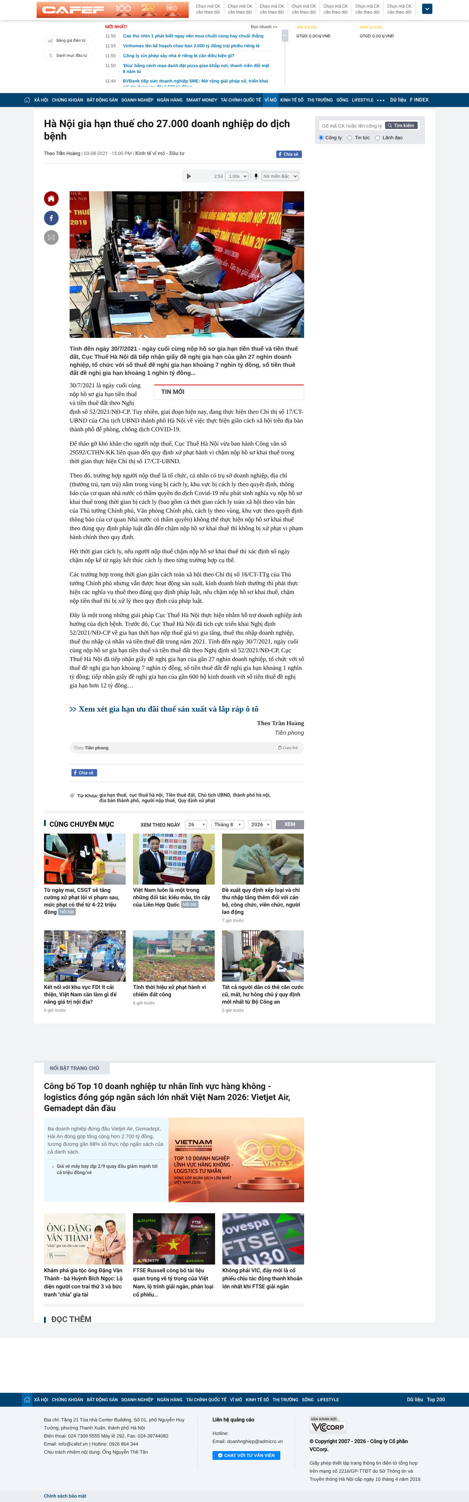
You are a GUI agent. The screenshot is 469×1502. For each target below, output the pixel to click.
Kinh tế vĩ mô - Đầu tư (159, 153)
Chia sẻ (291, 154)
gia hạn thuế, (113, 795)
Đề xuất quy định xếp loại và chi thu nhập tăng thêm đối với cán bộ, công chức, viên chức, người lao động (261, 901)
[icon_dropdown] (427, 9)
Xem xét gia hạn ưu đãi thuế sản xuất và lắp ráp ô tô (169, 708)
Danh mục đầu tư (71, 55)
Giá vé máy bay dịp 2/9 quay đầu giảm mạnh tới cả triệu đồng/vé (107, 1170)
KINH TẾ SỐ (291, 100)
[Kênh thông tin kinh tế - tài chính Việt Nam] (113, 10)
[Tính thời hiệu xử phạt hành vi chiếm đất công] (174, 955)
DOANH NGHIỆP (138, 100)
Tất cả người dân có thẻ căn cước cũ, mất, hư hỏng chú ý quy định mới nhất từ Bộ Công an (263, 994)
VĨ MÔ (271, 100)
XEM (290, 824)
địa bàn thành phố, (119, 801)
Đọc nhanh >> (264, 26)
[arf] (187, 756)
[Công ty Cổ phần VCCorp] (367, 1425)
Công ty (333, 137)
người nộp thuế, (159, 801)
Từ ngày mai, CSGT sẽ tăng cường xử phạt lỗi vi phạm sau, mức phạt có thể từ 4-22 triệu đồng (81, 901)
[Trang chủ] (27, 100)
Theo (186, 747)
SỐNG (342, 100)
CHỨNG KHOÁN (67, 100)
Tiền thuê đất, (181, 795)
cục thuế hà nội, (146, 795)
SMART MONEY (201, 100)
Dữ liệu (398, 100)
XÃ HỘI (41, 100)
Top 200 (436, 1400)
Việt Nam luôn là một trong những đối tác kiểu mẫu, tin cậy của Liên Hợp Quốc (171, 897)
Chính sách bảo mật (65, 1496)
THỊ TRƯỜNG (320, 100)
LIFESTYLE (362, 100)
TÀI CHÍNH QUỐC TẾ (241, 100)
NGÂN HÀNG (170, 100)
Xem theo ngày (160, 825)
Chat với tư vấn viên (249, 1455)
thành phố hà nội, (252, 795)
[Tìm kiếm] (401, 125)
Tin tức (362, 137)
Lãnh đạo (393, 137)
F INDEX (419, 100)
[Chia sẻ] (51, 218)
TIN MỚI (172, 392)
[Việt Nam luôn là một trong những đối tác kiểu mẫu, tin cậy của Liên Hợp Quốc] (174, 859)
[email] (51, 237)
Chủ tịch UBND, (214, 795)
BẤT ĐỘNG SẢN (102, 100)
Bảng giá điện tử (71, 40)
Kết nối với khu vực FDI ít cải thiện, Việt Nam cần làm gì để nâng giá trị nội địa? (80, 994)
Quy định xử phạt (196, 801)
